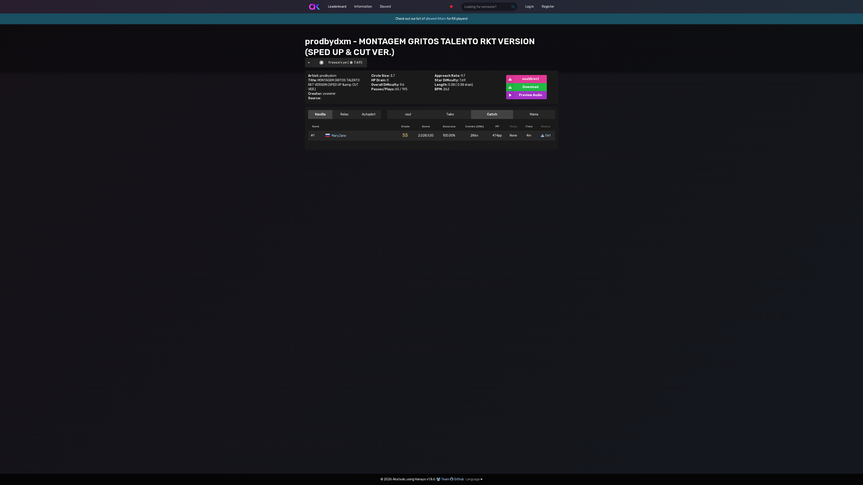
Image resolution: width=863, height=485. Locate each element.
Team (445, 479)
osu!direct (530, 79)
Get (548, 135)
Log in (529, 7)
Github (459, 479)
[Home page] (314, 7)
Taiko (450, 114)
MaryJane (338, 136)
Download (530, 87)
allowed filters (436, 19)
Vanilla (320, 114)
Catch (492, 114)
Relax (344, 114)
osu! (408, 114)
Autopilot (369, 114)
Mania (534, 114)
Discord (385, 7)
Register (548, 7)
